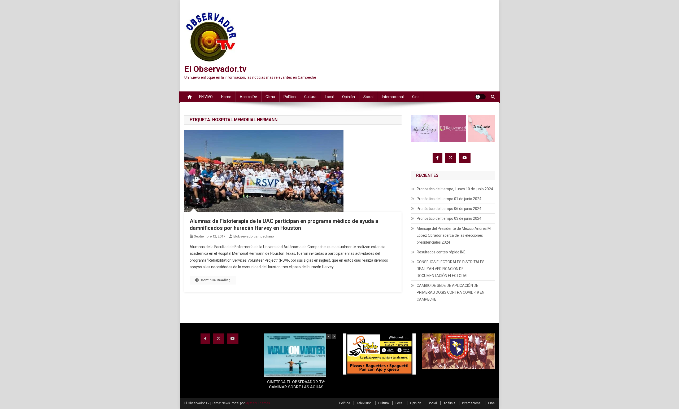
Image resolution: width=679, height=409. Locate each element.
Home (226, 97)
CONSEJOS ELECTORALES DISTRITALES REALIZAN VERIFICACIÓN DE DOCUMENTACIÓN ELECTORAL (451, 269)
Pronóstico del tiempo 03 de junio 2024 (449, 218)
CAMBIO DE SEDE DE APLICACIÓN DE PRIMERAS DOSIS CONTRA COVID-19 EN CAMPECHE (450, 292)
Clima (270, 97)
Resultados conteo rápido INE (441, 252)
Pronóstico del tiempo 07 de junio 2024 (449, 199)
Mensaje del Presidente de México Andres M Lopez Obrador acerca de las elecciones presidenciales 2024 (454, 235)
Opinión (348, 97)
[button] (334, 336)
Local (329, 97)
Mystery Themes (257, 403)
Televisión (364, 403)
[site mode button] (480, 96)
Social (368, 97)
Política (290, 97)
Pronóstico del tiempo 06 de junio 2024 (449, 208)
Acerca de (248, 97)
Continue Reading (215, 280)
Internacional (393, 97)
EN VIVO (206, 97)
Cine (416, 97)
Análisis (449, 403)
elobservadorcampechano (253, 236)
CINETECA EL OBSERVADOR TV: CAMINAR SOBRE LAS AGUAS (296, 385)
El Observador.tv (215, 69)
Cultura (310, 97)
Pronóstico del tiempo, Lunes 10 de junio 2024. (455, 189)
